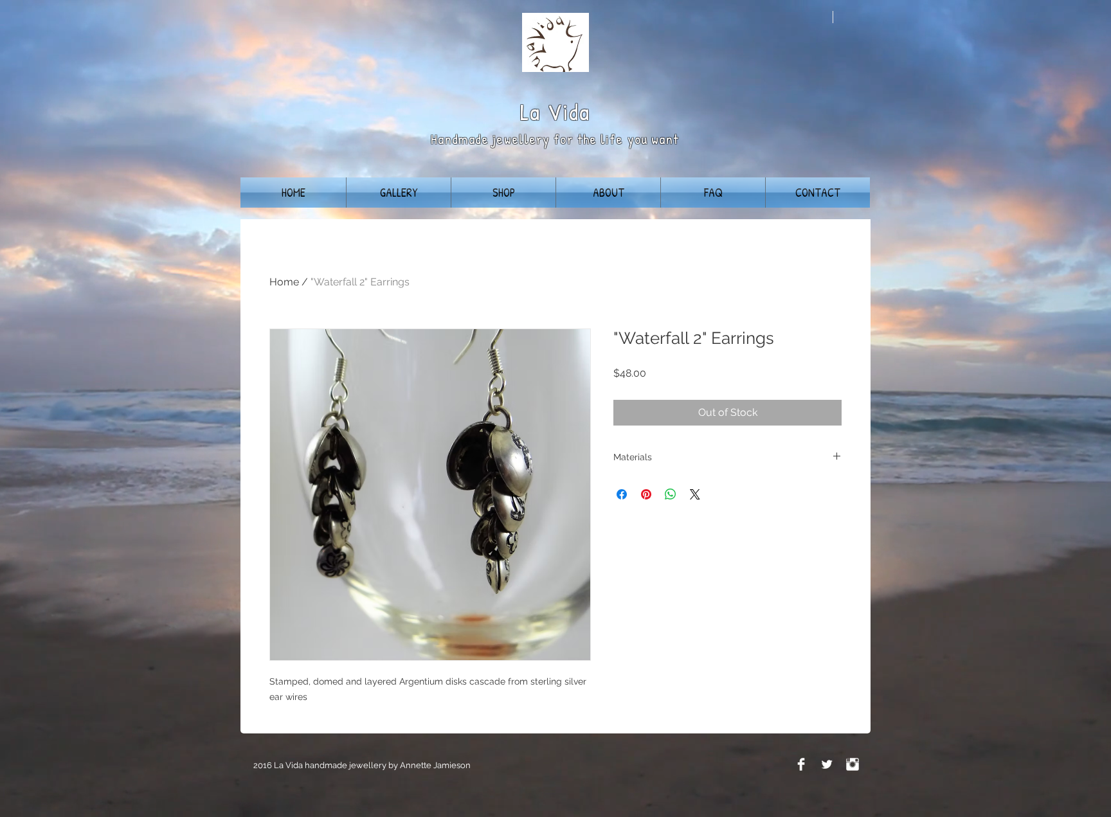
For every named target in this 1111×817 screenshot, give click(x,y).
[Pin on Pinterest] (646, 494)
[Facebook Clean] (801, 764)
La (530, 111)
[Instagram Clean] (852, 764)
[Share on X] (695, 494)
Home (284, 282)
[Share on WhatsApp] (670, 494)
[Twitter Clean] (826, 764)
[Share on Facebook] (621, 494)
